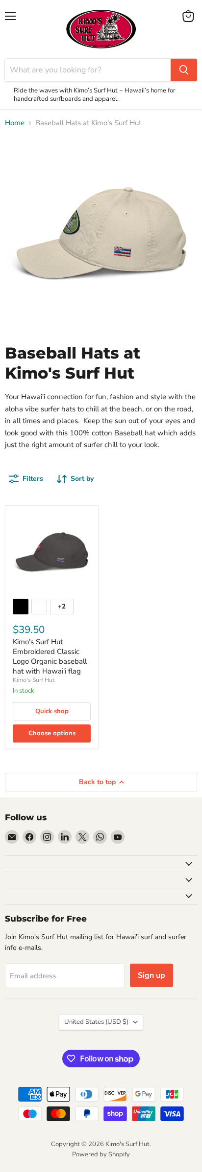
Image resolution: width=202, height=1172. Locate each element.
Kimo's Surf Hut (33, 680)
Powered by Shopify (101, 1154)
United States (96, 1021)
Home (15, 123)
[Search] (184, 70)
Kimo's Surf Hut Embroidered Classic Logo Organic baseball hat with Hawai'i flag (50, 656)
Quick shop (52, 711)
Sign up (151, 975)
